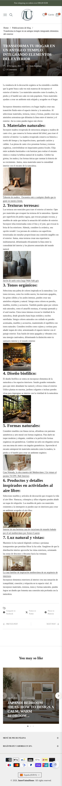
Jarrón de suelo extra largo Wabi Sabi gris (21, 281)
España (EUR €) (30, 775)
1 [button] (27, 726)
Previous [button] (3, 695)
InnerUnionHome (26, 780)
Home (6, 28)
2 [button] (30, 726)
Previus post (12, 624)
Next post (51, 624)
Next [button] (58, 695)
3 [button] (33, 726)
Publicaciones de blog (21, 28)
